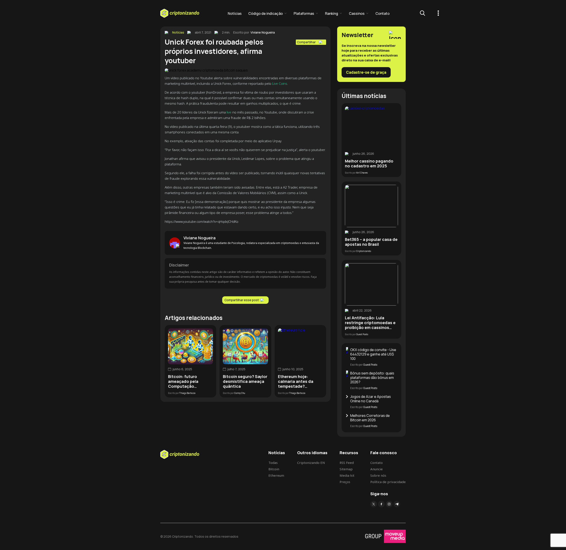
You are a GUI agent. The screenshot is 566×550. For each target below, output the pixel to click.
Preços (345, 482)
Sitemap (346, 469)
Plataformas (304, 13)
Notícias (235, 13)
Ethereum (276, 475)
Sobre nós (378, 475)
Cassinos (357, 13)
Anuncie (376, 469)
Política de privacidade (388, 482)
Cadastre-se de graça (366, 72)
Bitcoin (273, 469)
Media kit (347, 475)
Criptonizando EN (311, 462)
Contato (382, 13)
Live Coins (279, 83)
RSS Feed (347, 462)
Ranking (331, 13)
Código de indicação (265, 13)
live (229, 112)
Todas (273, 462)
